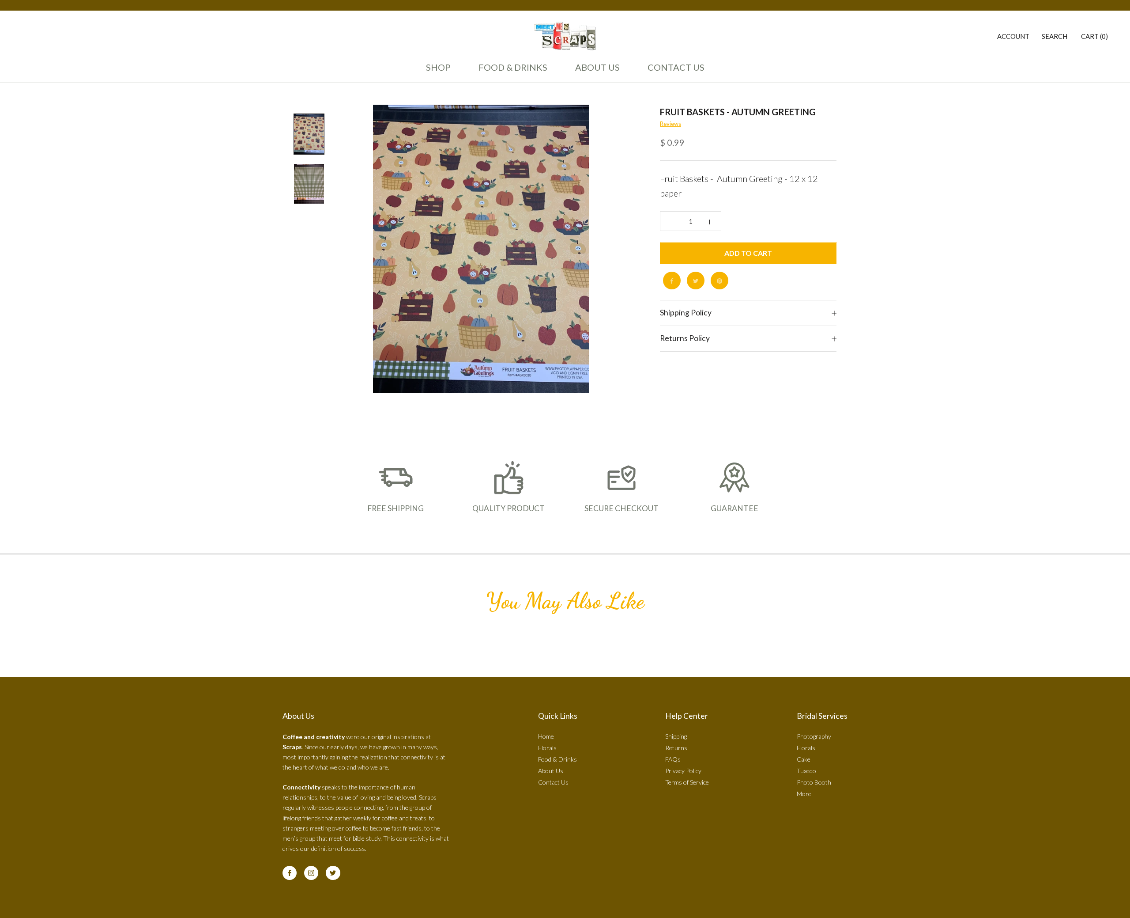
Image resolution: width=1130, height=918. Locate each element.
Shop (438, 67)
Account (1013, 36)
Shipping (676, 736)
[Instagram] (311, 873)
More (804, 793)
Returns (676, 747)
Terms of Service (687, 782)
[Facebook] (672, 281)
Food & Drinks (512, 67)
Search (1054, 36)
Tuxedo (806, 770)
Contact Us (673, 71)
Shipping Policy (686, 313)
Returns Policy (685, 338)
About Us (595, 71)
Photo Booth (814, 782)
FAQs (673, 759)
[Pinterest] (719, 281)
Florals (547, 747)
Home (546, 736)
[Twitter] (695, 281)
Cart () (1094, 36)
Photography (814, 736)
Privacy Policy (683, 770)
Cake (803, 759)
